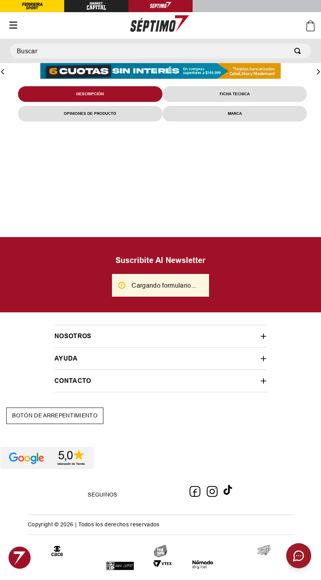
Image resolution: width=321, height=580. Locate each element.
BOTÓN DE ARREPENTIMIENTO (54, 415)
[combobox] (160, 51)
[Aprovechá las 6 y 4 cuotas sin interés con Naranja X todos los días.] (160, 71)
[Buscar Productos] (299, 51)
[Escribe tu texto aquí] (264, 550)
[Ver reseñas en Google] (160, 458)
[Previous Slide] (2, 71)
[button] (160, 336)
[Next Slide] (318, 71)
